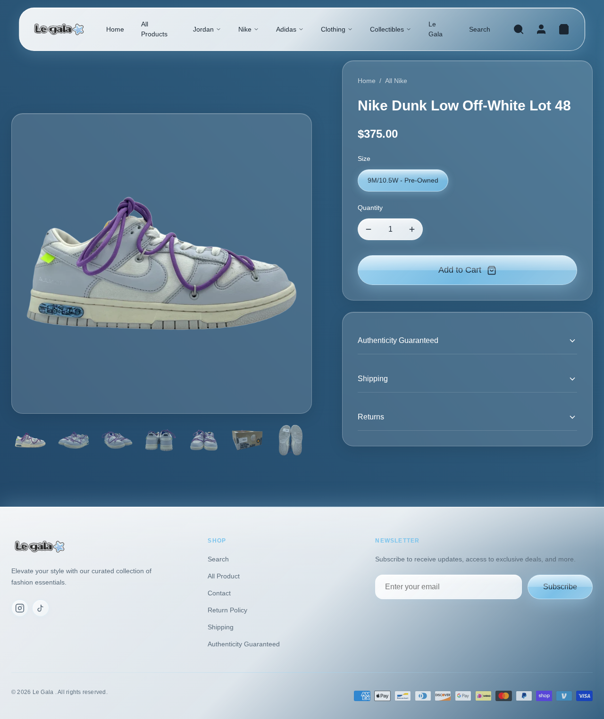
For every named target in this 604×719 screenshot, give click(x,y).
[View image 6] (247, 440)
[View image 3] (117, 440)
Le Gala (435, 29)
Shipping (221, 627)
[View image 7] (291, 440)
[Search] (518, 29)
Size (364, 158)
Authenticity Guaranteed (244, 644)
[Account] (541, 29)
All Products (154, 29)
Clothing (333, 29)
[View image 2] (73, 440)
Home (115, 29)
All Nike (396, 80)
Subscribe (560, 587)
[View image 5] (204, 440)
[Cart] (563, 29)
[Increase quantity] (412, 229)
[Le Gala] (59, 29)
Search (479, 29)
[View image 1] (30, 440)
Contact (219, 593)
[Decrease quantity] (368, 229)
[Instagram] (19, 608)
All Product (224, 576)
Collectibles (387, 29)
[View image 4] (160, 440)
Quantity (370, 207)
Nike (245, 29)
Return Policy (227, 610)
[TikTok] (40, 608)
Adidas (286, 29)
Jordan (203, 29)
